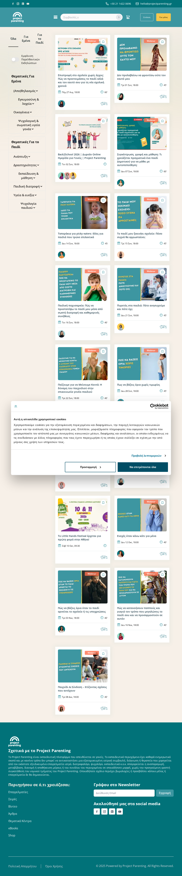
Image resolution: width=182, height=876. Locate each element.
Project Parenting (134, 866)
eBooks (13, 828)
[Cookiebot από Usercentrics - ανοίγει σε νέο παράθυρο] (152, 406)
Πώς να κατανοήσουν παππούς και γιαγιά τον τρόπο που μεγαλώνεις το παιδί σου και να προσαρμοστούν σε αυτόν (139, 613)
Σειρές (12, 799)
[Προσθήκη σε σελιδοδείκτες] (103, 42)
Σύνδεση (146, 17)
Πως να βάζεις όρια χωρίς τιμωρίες (138, 384)
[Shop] (128, 17)
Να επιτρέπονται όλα (143, 466)
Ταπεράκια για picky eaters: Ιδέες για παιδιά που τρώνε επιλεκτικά (80, 235)
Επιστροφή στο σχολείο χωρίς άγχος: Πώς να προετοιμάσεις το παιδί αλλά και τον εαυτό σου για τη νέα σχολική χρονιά (81, 81)
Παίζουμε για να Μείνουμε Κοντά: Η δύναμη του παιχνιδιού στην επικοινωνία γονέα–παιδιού (80, 388)
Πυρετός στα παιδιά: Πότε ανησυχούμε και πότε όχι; (141, 307)
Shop (11, 835)
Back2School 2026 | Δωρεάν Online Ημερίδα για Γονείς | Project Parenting (82, 156)
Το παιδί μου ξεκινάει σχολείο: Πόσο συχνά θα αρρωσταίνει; (139, 235)
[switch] (15, 59)
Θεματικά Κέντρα (19, 821)
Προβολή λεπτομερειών (147, 455)
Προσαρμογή (88, 466)
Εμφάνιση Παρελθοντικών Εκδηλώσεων (30, 59)
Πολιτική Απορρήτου (22, 866)
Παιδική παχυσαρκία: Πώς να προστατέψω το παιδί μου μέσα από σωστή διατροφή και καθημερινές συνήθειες (80, 311)
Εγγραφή (165, 793)
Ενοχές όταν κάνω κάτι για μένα (136, 536)
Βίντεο (12, 806)
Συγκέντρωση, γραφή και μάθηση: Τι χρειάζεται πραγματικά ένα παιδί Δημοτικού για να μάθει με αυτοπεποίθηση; (139, 160)
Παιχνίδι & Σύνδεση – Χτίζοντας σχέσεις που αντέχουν (82, 688)
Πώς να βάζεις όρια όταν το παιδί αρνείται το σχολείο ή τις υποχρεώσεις (82, 609)
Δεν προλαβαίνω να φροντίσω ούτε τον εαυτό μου (141, 77)
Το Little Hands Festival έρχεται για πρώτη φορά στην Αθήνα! (79, 537)
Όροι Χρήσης (54, 866)
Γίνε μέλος (163, 17)
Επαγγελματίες (18, 792)
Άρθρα (12, 814)
